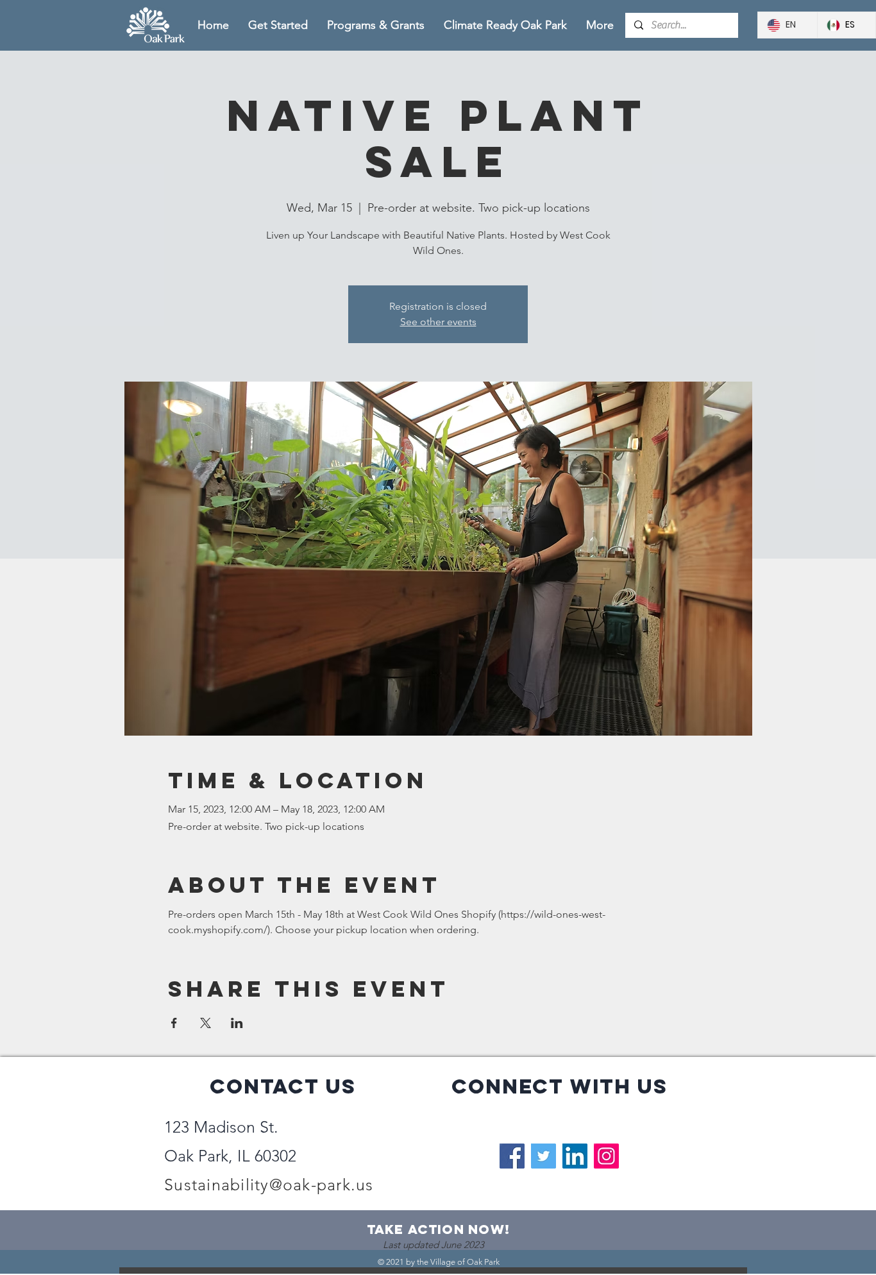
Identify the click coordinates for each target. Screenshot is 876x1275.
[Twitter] (543, 1156)
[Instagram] (606, 1156)
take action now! (438, 1229)
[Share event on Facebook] (174, 1023)
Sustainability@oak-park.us (269, 1184)
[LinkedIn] (574, 1156)
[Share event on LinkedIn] (237, 1023)
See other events (438, 322)
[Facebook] (512, 1156)
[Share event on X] (205, 1023)
